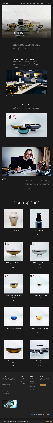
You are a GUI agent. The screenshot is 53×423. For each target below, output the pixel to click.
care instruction (32, 391)
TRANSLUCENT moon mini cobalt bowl (13, 328)
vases (22, 381)
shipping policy (32, 386)
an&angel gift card (39, 361)
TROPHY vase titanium (14, 230)
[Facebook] (2, 398)
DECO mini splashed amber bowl (39, 295)
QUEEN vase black (39, 230)
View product (14, 234)
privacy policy (32, 389)
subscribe (43, 384)
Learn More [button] (26, 421)
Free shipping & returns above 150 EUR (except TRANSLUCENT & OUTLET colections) (26, 0)
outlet (28, 3)
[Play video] (9, 403)
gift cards (23, 384)
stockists (31, 384)
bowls (22, 380)
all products (23, 378)
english (3, 413)
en (45, 3)
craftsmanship (32, 3)
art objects (23, 383)
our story (37, 3)
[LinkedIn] (11, 398)
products (20, 3)
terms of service (32, 387)
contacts (41, 3)
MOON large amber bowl (13, 360)
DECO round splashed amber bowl (14, 295)
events (24, 3)
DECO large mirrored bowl (39, 263)
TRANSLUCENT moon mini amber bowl (39, 328)
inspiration (32, 381)
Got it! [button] (49, 421)
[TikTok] (9, 398)
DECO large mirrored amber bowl (13, 263)
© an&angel (4, 416)
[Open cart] (50, 3)
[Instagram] (4, 398)
